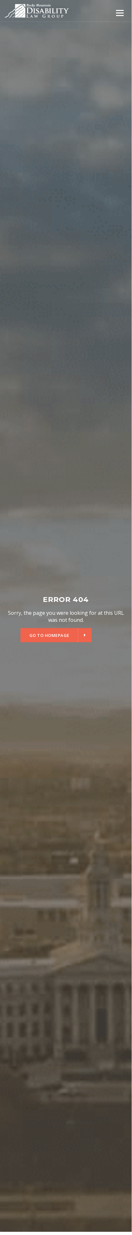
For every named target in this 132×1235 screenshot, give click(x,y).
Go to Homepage (49, 635)
